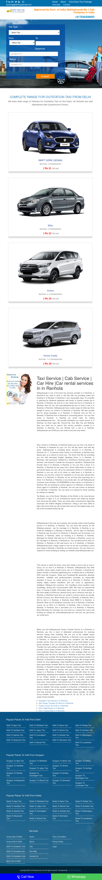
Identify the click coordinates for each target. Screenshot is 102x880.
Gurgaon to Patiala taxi (83, 761)
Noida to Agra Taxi (14, 801)
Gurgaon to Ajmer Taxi (61, 760)
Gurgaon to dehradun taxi (61, 781)
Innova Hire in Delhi (14, 836)
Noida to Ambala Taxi (61, 811)
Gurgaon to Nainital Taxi (14, 774)
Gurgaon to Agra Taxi (15, 760)
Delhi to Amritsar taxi (84, 730)
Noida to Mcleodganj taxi (83, 812)
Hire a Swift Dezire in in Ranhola (51, 708)
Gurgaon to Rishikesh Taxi (38, 761)
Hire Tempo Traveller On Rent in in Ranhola (56, 703)
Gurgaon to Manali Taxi (38, 780)
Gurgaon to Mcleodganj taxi (81, 776)
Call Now (27, 876)
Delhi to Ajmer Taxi (60, 725)
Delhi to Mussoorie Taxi (15, 740)
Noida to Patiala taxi (83, 801)
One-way (56, 4)
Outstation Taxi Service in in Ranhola (53, 700)
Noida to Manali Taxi (37, 818)
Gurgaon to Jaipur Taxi (38, 768)
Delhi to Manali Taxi (37, 742)
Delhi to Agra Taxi (13, 725)
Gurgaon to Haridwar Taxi (15, 766)
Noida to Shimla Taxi (60, 806)
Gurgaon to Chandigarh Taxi (35, 774)
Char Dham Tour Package (80, 1)
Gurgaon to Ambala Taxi (60, 774)
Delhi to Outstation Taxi (15, 846)
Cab (31, 846)
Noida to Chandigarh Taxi (37, 812)
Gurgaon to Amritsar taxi (83, 769)
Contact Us (33, 856)
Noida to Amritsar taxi (84, 806)
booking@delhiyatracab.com (18, 4)
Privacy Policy (57, 841)
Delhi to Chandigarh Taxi (37, 736)
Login (54, 846)
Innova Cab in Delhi (14, 841)
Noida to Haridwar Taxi (15, 806)
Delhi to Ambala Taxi (60, 735)
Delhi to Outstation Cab (15, 856)
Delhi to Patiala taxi (83, 725)
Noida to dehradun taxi (60, 817)
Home (55, 1)
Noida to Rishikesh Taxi (38, 801)
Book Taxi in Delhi (13, 861)
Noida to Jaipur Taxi (37, 806)
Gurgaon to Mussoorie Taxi (15, 781)
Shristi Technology (75, 870)
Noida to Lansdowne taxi (83, 819)
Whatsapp (78, 876)
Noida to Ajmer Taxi (60, 801)
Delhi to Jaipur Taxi (37, 730)
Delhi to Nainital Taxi (14, 735)
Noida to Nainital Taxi (15, 811)
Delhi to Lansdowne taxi (83, 743)
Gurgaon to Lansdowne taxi (81, 784)
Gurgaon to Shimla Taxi (60, 766)
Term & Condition (59, 836)
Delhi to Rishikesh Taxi (38, 725)
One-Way (33, 851)
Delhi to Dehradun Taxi (61, 740)
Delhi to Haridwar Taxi (15, 730)
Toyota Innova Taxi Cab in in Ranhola (53, 705)
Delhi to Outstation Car (15, 851)
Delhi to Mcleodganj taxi (83, 736)
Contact (66, 4)
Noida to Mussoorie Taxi (14, 817)
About (63, 1)
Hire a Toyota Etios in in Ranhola (51, 710)
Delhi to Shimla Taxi (60, 730)
